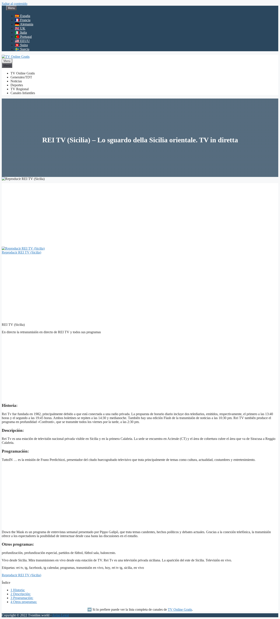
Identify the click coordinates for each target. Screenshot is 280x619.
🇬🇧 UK (20, 28)
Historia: (17, 590)
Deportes (16, 85)
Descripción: (20, 594)
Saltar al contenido (14, 3)
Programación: (21, 598)
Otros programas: (23, 602)
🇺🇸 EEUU (22, 41)
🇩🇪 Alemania (24, 24)
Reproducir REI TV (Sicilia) (21, 252)
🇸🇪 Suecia (22, 49)
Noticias (16, 81)
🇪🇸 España (22, 16)
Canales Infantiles (22, 93)
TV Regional (19, 89)
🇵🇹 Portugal (23, 37)
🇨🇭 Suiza (21, 45)
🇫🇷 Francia (22, 20)
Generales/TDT (21, 77)
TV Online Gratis (22, 73)
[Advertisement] (140, 213)
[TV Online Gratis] (16, 56)
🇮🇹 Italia (21, 32)
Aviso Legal (60, 615)
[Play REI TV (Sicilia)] (23, 248)
